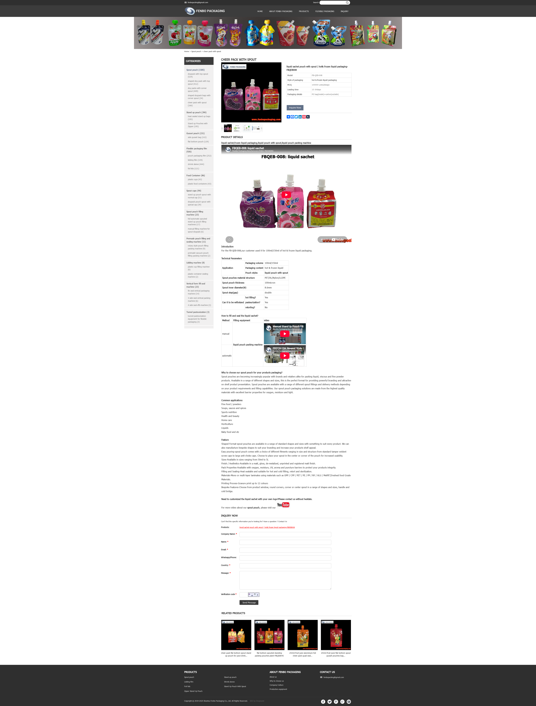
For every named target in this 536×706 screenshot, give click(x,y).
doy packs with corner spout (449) (197, 89)
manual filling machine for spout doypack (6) (199, 230)
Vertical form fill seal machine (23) (195, 285)
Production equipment (278, 689)
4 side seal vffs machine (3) (199, 305)
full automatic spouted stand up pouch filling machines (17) (197, 222)
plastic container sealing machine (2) (198, 275)
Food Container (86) (195, 175)
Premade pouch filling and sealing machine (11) (198, 240)
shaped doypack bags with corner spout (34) (199, 96)
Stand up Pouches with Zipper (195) (198, 125)
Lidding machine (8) (195, 262)
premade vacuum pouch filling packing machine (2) (199, 254)
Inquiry (344, 11)
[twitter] (329, 703)
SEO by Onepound (257, 701)
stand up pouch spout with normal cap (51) (199, 196)
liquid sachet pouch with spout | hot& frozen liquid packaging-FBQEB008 (267, 527)
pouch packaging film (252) (199, 155)
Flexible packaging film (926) (196, 150)
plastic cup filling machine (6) (199, 268)
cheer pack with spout (212, 51)
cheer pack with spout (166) (197, 104)
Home (260, 11)
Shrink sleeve (229, 682)
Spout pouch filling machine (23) (194, 213)
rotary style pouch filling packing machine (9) (198, 247)
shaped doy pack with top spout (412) (199, 82)
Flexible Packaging (324, 11)
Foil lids (187, 686)
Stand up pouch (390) (196, 112)
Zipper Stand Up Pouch (193, 691)
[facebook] (323, 703)
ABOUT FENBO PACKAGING (280, 11)
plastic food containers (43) (199, 183)
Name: (224, 542)
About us (273, 677)
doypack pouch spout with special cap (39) (199, 203)
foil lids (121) (193, 168)
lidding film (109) (195, 160)
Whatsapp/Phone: (229, 557)
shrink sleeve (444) (196, 164)
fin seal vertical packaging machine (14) (199, 292)
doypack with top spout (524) (198, 75)
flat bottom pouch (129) (198, 141)
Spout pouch (196, 51)
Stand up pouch (230, 677)
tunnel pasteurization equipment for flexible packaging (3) (197, 319)
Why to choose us (277, 681)
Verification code (229, 594)
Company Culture (276, 685)
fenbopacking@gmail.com (198, 2)
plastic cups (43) (195, 179)
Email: (224, 549)
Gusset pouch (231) (195, 133)
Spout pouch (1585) (195, 70)
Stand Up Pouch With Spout (235, 686)
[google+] (342, 703)
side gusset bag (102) (197, 137)
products (304, 11)
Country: (225, 565)
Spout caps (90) (193, 190)
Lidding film (188, 682)
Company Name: (229, 534)
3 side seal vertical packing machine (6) (199, 299)
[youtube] (349, 703)
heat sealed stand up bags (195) (199, 117)
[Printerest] (336, 703)
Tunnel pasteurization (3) (197, 312)
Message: (226, 573)
